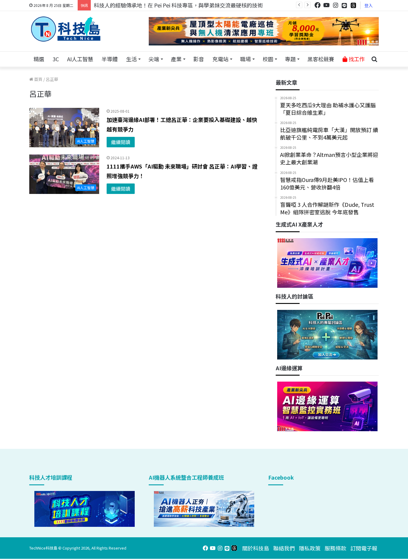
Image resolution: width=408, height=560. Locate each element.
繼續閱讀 (120, 142)
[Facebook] (317, 5)
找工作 (356, 59)
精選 (38, 59)
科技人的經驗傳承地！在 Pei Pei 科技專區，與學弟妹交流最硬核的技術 (178, 5)
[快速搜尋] (374, 59)
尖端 (153, 59)
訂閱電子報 (363, 548)
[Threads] (353, 5)
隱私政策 (309, 548)
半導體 (110, 59)
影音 (198, 59)
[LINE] (344, 5)
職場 (245, 59)
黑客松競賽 (320, 59)
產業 (176, 59)
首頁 (37, 79)
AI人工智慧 (80, 59)
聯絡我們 (284, 548)
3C (56, 59)
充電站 (220, 59)
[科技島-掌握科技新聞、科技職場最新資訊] (65, 29)
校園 (268, 59)
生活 (131, 59)
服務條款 (335, 548)
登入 (368, 5)
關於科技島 (255, 548)
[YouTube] (326, 5)
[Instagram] (335, 5)
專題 (290, 59)
